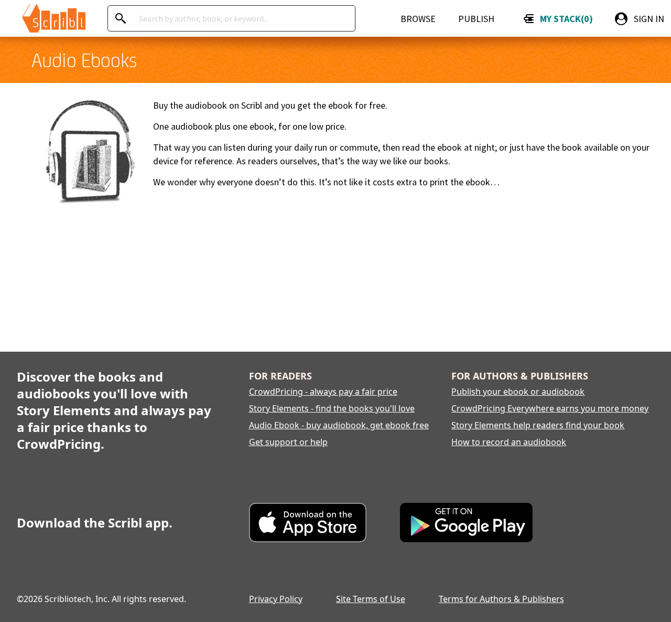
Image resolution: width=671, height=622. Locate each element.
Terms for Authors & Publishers (501, 599)
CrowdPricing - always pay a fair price (323, 391)
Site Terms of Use (370, 599)
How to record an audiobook (508, 442)
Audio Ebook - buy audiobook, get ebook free (339, 425)
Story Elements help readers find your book (537, 425)
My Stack (564, 19)
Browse (418, 19)
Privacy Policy (275, 599)
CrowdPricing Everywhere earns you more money (549, 408)
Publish (476, 19)
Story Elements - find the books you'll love (332, 408)
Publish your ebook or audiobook (518, 391)
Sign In (649, 19)
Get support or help (288, 442)
